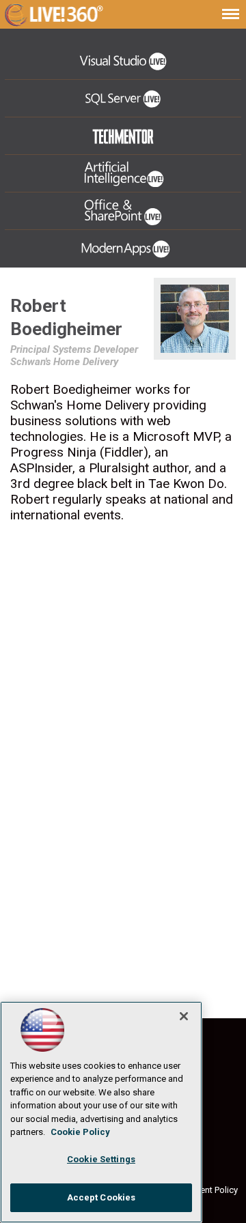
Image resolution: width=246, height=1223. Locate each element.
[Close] (184, 1016)
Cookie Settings (101, 1159)
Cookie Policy (80, 1132)
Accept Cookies (101, 1197)
